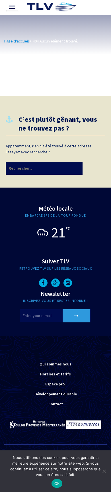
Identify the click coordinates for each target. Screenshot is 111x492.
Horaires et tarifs (55, 374)
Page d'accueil (16, 41)
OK (57, 483)
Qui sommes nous (55, 364)
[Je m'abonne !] (76, 315)
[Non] (104, 471)
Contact (55, 403)
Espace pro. (55, 384)
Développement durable (55, 394)
